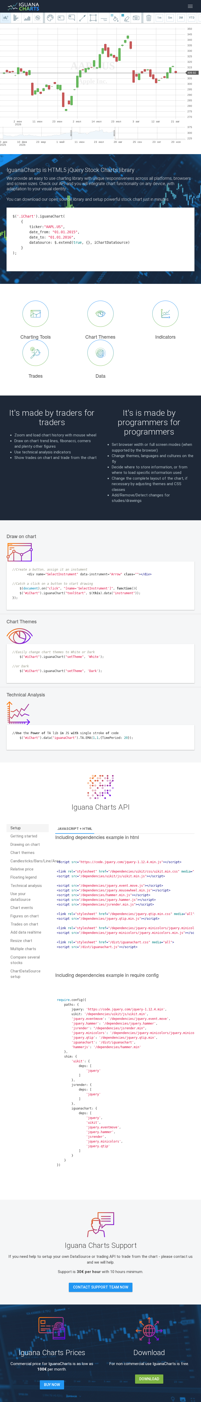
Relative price (22, 869)
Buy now (52, 1385)
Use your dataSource (20, 896)
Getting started (23, 836)
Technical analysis (26, 885)
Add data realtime (25, 932)
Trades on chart (24, 924)
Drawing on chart (25, 844)
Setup (15, 828)
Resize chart (21, 940)
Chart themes (22, 852)
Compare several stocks (25, 960)
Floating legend (23, 877)
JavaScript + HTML (74, 829)
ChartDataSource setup (25, 974)
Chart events (21, 907)
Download (149, 1379)
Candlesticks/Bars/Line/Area (29, 861)
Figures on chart (24, 916)
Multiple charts (23, 948)
